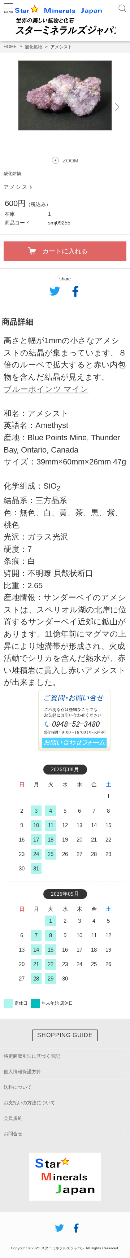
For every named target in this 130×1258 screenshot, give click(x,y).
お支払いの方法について (29, 1102)
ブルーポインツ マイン (46, 389)
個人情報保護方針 (22, 1071)
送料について (18, 1087)
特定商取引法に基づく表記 (32, 1056)
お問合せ (13, 1133)
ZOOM (70, 160)
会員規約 (13, 1118)
